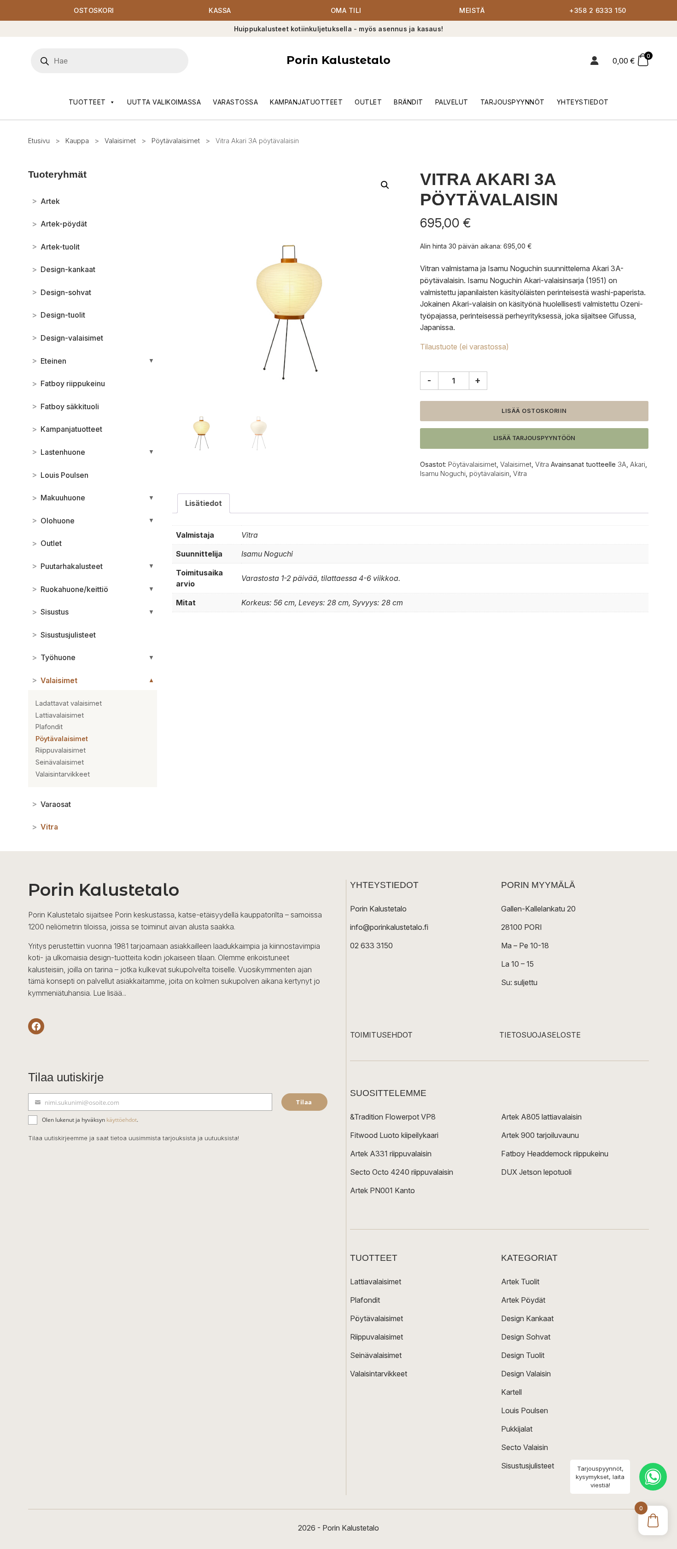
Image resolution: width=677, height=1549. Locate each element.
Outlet (368, 102)
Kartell (511, 1392)
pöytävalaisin (489, 473)
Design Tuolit (522, 1355)
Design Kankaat (527, 1318)
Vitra (542, 464)
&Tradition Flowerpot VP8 (393, 1116)
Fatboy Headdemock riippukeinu (554, 1153)
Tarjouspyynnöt (512, 102)
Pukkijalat (516, 1428)
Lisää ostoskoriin (534, 410)
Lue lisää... (109, 993)
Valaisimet (120, 141)
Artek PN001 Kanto (382, 1190)
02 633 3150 (371, 945)
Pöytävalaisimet (176, 141)
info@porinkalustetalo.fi (389, 927)
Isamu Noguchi (443, 473)
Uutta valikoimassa (164, 102)
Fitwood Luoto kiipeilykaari (394, 1135)
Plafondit (365, 1300)
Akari (637, 464)
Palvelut (451, 102)
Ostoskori (94, 10)
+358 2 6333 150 (597, 10)
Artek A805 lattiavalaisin (541, 1116)
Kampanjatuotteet (306, 102)
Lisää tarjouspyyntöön (534, 438)
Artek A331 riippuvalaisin (391, 1153)
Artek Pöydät (523, 1300)
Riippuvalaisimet (376, 1336)
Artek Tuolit (520, 1281)
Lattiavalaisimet (375, 1281)
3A (622, 464)
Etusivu (39, 141)
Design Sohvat (525, 1336)
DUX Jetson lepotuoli (536, 1172)
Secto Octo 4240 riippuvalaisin (401, 1172)
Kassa (220, 10)
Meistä (471, 10)
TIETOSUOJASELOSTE (540, 1034)
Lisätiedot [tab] (203, 503)
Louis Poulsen (524, 1410)
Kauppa (77, 141)
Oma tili (346, 10)
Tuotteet (87, 102)
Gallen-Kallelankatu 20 (538, 908)
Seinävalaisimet (376, 1355)
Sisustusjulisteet (527, 1465)
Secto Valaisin (524, 1447)
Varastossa (235, 102)
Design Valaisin (526, 1373)
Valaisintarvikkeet (378, 1373)
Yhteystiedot (583, 102)
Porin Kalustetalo (338, 60)
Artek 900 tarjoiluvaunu (540, 1135)
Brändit (408, 102)
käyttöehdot (121, 1120)
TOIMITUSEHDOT (381, 1034)
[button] (385, 185)
